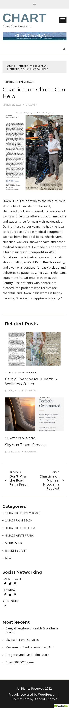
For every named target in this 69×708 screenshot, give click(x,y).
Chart (24, 18)
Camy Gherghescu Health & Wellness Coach (31, 381)
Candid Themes (46, 699)
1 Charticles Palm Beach (18, 82)
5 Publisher (13, 543)
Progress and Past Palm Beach (27, 655)
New (8, 558)
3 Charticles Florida (20, 528)
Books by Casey (16, 550)
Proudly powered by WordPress (31, 694)
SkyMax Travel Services (26, 445)
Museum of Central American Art (29, 647)
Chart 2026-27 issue (20, 662)
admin (33, 104)
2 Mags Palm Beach (18, 520)
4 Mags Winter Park (19, 535)
